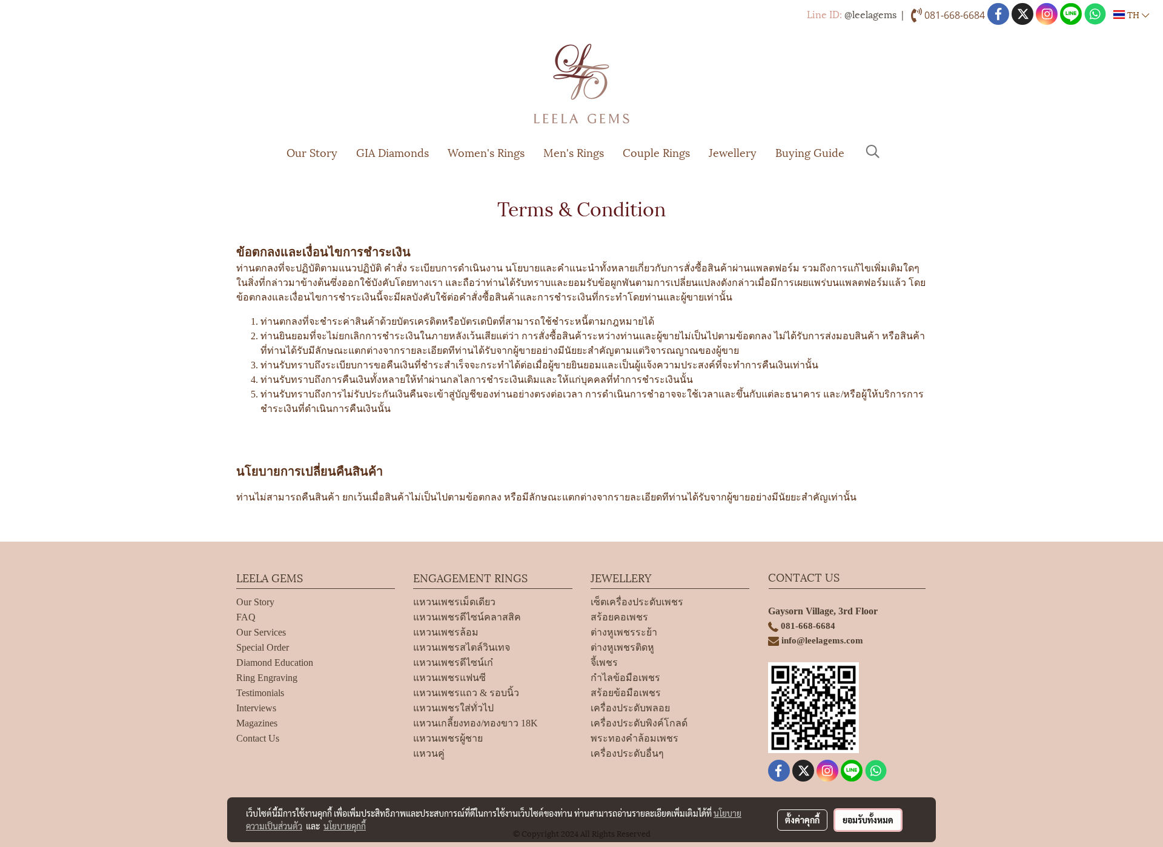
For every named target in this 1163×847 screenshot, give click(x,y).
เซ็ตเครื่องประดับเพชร (637, 602)
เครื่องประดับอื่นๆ (627, 753)
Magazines (256, 723)
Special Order (262, 647)
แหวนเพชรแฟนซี (449, 678)
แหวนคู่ (429, 753)
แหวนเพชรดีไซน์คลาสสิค (467, 617)
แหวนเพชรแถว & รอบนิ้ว (466, 693)
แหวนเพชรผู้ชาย (448, 738)
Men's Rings (573, 152)
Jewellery (733, 152)
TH (1133, 14)
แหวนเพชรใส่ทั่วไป (453, 708)
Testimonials (260, 693)
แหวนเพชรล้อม (446, 632)
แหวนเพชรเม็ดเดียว (454, 602)
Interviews (256, 708)
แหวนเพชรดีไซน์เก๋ (453, 662)
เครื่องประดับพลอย (630, 708)
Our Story (312, 152)
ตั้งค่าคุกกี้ (802, 819)
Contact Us (257, 738)
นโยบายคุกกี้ (344, 825)
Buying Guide (809, 152)
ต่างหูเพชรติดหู (622, 647)
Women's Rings (486, 152)
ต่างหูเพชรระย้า (624, 632)
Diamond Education (274, 662)
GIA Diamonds (392, 152)
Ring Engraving (266, 678)
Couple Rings (656, 152)
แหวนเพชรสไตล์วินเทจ (461, 647)
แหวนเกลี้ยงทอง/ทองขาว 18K (475, 723)
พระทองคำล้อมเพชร (634, 738)
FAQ (246, 617)
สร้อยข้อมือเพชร (626, 693)
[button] (873, 151)
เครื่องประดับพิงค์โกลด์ (639, 723)
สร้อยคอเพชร (619, 617)
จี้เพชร (604, 662)
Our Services (261, 632)
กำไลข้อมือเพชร (625, 678)
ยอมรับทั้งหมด (868, 819)
